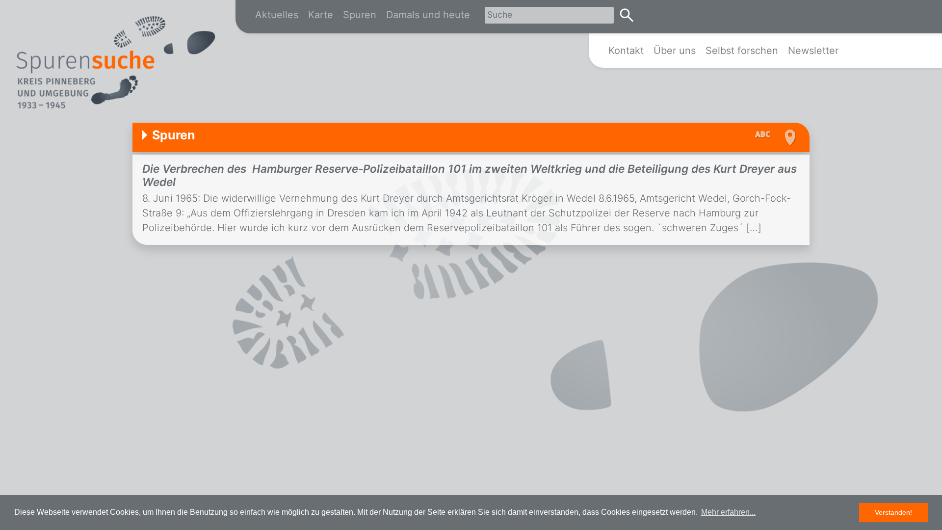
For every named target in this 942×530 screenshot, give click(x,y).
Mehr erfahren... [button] (728, 512)
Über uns (675, 50)
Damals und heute (428, 15)
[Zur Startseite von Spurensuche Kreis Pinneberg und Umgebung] (115, 64)
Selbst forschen (742, 50)
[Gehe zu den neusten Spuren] (765, 135)
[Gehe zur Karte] (789, 137)
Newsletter (813, 50)
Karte (320, 15)
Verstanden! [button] (893, 512)
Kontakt (626, 50)
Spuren (359, 15)
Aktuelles (276, 15)
